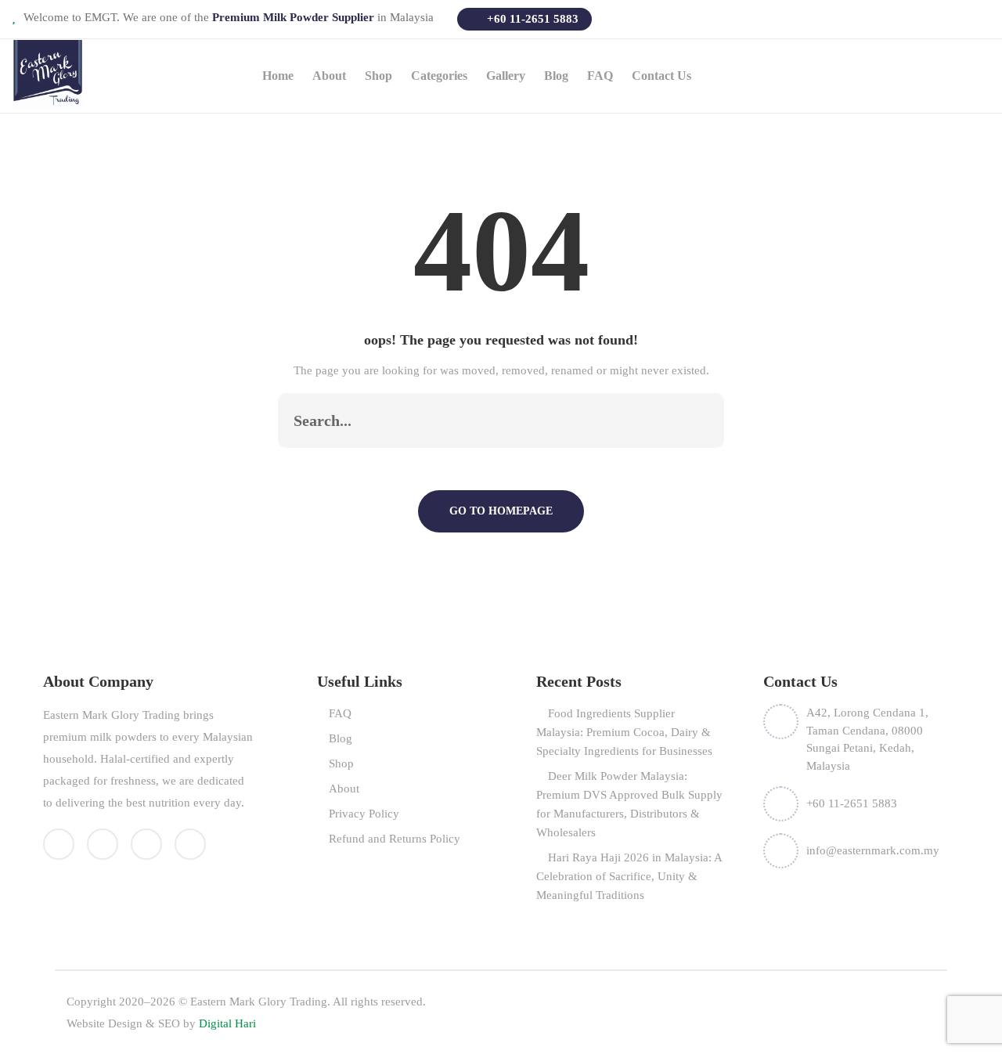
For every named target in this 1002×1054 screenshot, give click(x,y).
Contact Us (661, 75)
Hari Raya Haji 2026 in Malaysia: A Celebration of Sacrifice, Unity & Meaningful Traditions (629, 876)
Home (278, 75)
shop (378, 75)
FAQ (600, 75)
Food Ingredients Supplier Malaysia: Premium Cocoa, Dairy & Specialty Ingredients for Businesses (624, 732)
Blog (556, 75)
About (329, 75)
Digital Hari (227, 1023)
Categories (439, 75)
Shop (341, 763)
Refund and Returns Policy (394, 838)
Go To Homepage (501, 511)
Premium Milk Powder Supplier (294, 17)
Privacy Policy (364, 813)
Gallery (505, 75)
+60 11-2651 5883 (531, 19)
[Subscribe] (696, 420)
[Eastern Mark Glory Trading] (48, 74)
